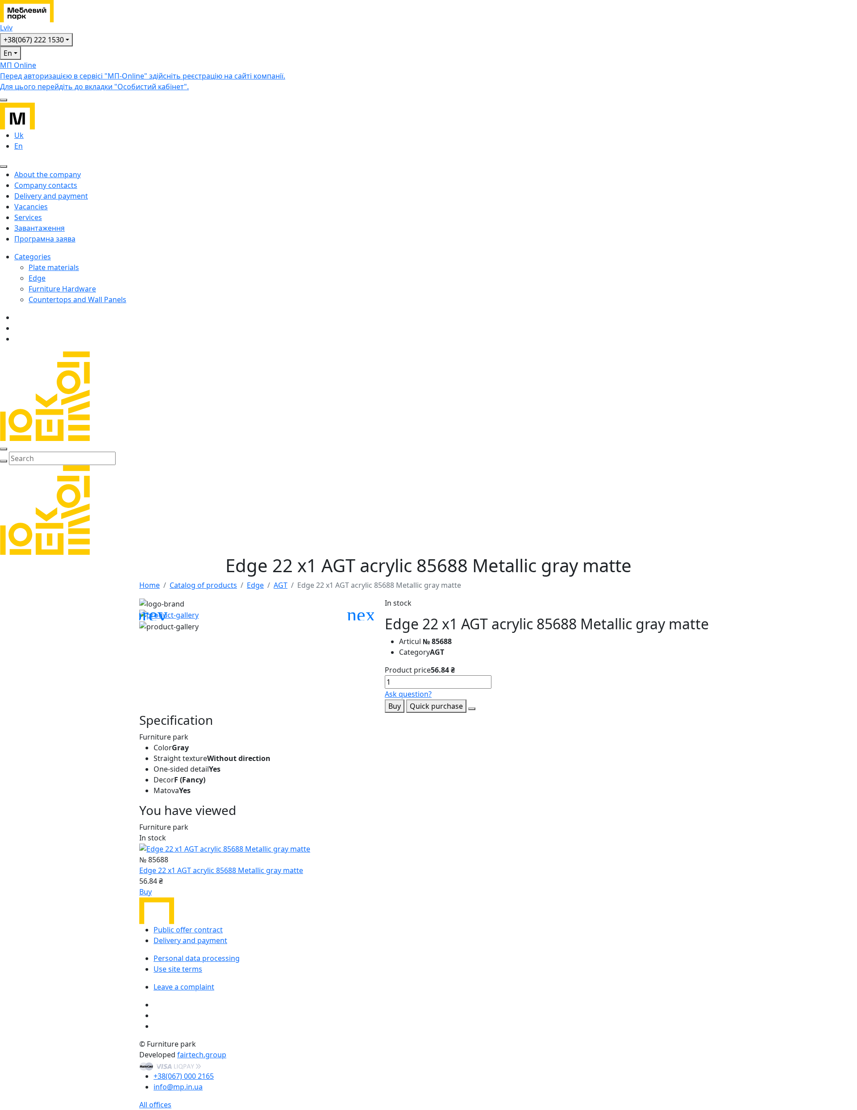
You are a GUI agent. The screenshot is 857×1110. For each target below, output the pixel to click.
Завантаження (39, 228)
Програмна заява (44, 239)
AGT (280, 585)
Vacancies (31, 207)
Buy (394, 706)
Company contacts (45, 185)
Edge (37, 278)
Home (149, 585)
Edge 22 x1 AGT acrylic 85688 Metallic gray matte (221, 870)
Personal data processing (197, 958)
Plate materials (54, 267)
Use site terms (178, 969)
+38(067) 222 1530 (34, 40)
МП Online (142, 75)
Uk (19, 135)
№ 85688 (437, 641)
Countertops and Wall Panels (77, 299)
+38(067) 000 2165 (184, 1076)
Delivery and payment (51, 196)
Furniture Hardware (62, 289)
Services (28, 217)
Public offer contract (188, 930)
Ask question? (408, 694)
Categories (32, 257)
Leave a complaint (184, 987)
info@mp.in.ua (178, 1087)
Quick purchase (436, 706)
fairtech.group (201, 1055)
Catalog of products (203, 585)
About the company (47, 174)
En (8, 53)
